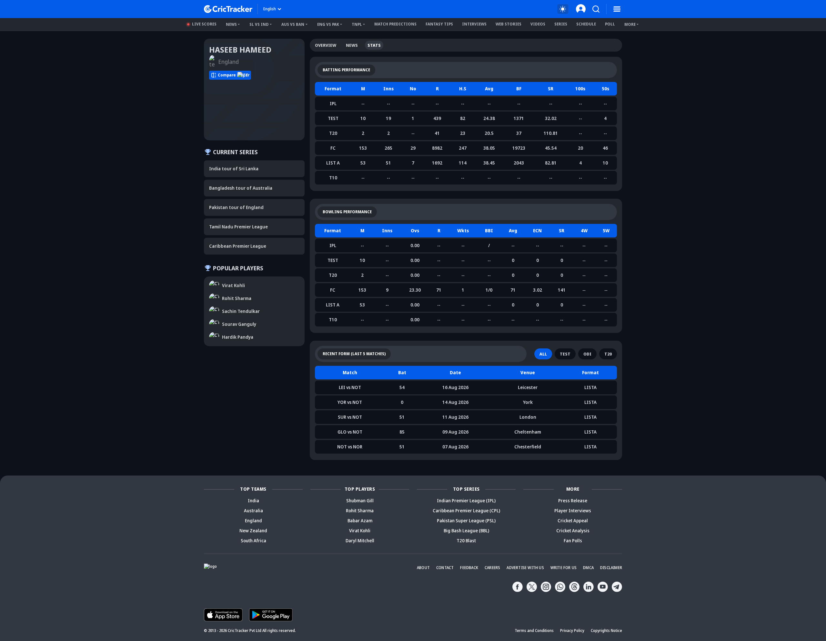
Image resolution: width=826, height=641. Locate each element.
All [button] (543, 354)
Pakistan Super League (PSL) (466, 520)
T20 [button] (608, 354)
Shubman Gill (360, 500)
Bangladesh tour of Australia (240, 188)
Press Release (572, 500)
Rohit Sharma (360, 510)
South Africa (253, 540)
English (269, 9)
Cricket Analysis (572, 530)
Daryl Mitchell (360, 540)
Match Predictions (395, 24)
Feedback (469, 567)
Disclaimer (611, 567)
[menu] (617, 9)
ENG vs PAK (328, 24)
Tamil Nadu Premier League (238, 227)
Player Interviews (572, 510)
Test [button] (565, 354)
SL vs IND (259, 24)
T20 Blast (466, 540)
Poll (610, 24)
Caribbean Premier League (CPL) (466, 510)
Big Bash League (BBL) (466, 530)
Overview (325, 45)
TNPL (357, 24)
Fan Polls (573, 540)
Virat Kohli (359, 530)
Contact (445, 567)
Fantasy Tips (439, 24)
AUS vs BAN (292, 24)
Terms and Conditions (534, 630)
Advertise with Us (525, 567)
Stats (374, 45)
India (253, 500)
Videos (537, 24)
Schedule (586, 24)
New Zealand (253, 530)
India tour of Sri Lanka (233, 168)
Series (560, 24)
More (630, 24)
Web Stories (508, 24)
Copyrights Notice (606, 630)
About (423, 567)
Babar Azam (360, 520)
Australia (253, 510)
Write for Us (563, 567)
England (253, 520)
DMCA (588, 567)
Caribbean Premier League (237, 246)
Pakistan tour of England (236, 207)
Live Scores (204, 24)
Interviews (474, 24)
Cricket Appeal (573, 520)
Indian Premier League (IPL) (466, 500)
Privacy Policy (572, 630)
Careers (492, 567)
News (231, 24)
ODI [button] (587, 354)
